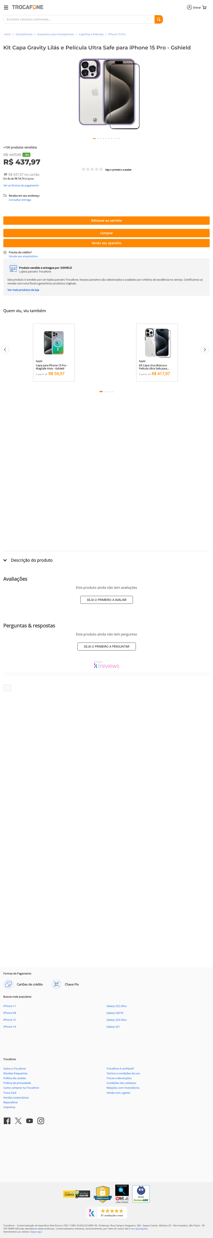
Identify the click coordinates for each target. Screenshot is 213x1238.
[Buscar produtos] (159, 19)
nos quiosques (139, 1228)
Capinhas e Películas (91, 34)
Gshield (66, 267)
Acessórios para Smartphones (55, 34)
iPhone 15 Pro (117, 34)
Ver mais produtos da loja (23, 290)
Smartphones (24, 34)
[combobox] (83, 19)
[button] (106, 94)
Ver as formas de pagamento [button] (21, 185)
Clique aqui (36, 1231)
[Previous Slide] (5, 349)
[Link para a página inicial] (7, 34)
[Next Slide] (205, 349)
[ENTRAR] (194, 7)
